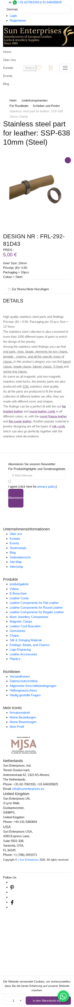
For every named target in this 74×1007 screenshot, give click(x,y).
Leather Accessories (23, 654)
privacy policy (46, 486)
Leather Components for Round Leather (36, 607)
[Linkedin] (12, 892)
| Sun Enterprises (28, 859)
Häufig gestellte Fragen (25, 695)
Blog (6, 84)
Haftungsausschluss (23, 690)
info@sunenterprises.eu (28, 788)
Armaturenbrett (20, 712)
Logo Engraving (20, 649)
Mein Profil (17, 726)
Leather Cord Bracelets (25, 626)
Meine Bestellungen (23, 717)
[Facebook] (12, 902)
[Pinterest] (12, 887)
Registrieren (18, 20)
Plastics (15, 659)
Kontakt (8, 68)
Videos (14, 589)
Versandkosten (20, 676)
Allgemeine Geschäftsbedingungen (33, 686)
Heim (13, 100)
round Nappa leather (53, 416)
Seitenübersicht (20, 557)
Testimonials (18, 548)
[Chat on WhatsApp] (63, 996)
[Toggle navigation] (65, 68)
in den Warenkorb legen (48, 1000)
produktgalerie (19, 584)
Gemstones (17, 631)
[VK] (12, 907)
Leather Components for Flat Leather (34, 602)
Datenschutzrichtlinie (24, 681)
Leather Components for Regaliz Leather (37, 612)
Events (8, 76)
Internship (16, 566)
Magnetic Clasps (21, 621)
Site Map (16, 562)
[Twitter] (12, 897)
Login (13, 15)
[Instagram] (12, 882)
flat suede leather (20, 421)
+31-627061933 (28, 2)
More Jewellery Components (29, 617)
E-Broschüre (18, 593)
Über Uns (9, 60)
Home (7, 52)
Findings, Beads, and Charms (30, 645)
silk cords (58, 426)
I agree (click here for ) (32, 486)
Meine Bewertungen (23, 722)
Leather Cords (19, 598)
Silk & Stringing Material (26, 640)
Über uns (16, 534)
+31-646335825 (51, 2)
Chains (14, 635)
